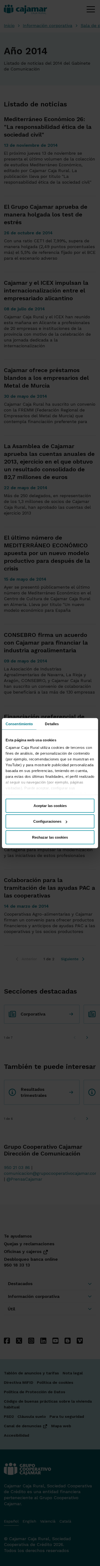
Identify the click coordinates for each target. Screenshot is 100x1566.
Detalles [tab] (52, 724)
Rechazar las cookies (50, 837)
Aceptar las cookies (50, 805)
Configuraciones (47, 821)
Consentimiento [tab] (19, 724)
